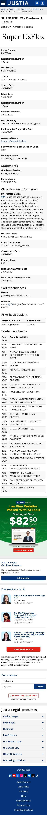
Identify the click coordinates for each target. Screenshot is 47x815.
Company (23, 791)
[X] (33, 775)
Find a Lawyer (9, 675)
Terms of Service (23, 801)
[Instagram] (21, 775)
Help (23, 796)
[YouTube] (14, 775)
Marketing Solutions (14, 760)
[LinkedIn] (10, 775)
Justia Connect (23, 782)
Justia (3, 9)
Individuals (9, 722)
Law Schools (10, 735)
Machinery (37, 9)
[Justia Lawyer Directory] (36, 775)
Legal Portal (23, 787)
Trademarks (14, 9)
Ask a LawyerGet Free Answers (11, 564)
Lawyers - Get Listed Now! (24, 695)
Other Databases (12, 754)
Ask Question (23, 578)
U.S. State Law (11, 747)
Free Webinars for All (13, 589)
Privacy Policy (23, 805)
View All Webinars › (23, 649)
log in (10, 304)
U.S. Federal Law (12, 741)
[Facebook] (17, 775)
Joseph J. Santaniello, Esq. (13, 141)
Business (8, 728)
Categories (25, 9)
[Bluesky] (29, 775)
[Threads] (25, 775)
